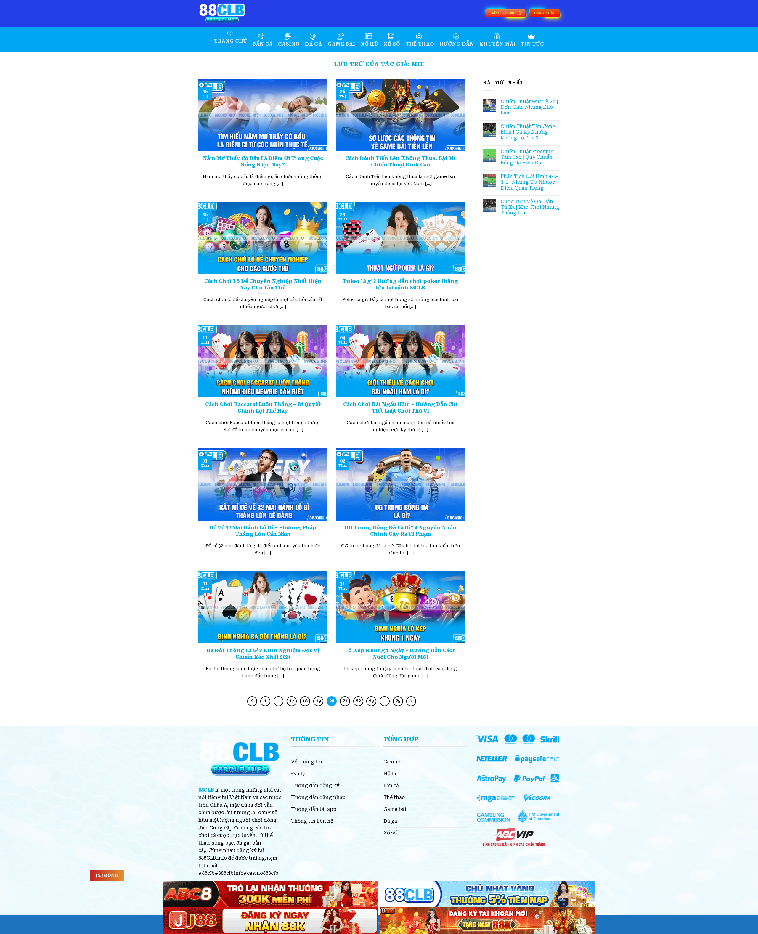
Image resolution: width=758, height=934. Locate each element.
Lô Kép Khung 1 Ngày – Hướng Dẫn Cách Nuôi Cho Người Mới (400, 654)
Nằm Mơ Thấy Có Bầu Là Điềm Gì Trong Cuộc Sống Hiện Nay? (263, 161)
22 (358, 701)
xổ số (391, 44)
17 (291, 701)
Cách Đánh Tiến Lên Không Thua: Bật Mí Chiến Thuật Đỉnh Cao (400, 161)
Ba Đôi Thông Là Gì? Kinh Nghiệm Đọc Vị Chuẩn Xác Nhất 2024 (263, 654)
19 (318, 701)
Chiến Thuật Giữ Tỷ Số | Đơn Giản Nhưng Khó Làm (529, 107)
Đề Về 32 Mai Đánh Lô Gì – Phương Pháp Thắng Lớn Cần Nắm (263, 531)
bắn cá (262, 44)
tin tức (532, 44)
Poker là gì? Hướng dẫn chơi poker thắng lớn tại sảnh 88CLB (400, 284)
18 (305, 701)
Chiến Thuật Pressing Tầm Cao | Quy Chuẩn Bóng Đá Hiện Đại (527, 157)
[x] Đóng (107, 875)
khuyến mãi (497, 44)
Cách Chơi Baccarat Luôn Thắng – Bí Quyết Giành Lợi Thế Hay (263, 408)
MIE (418, 64)
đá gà (313, 44)
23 (371, 701)
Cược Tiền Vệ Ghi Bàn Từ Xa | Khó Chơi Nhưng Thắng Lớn (530, 207)
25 (398, 701)
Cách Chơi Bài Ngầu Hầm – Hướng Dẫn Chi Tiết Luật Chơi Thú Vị (400, 408)
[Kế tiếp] (411, 701)
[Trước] (252, 701)
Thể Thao (420, 44)
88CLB (206, 790)
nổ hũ (369, 44)
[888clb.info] (228, 13)
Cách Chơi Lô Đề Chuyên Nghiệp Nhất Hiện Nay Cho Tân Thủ (263, 284)
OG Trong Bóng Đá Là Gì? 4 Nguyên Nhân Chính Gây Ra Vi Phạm (400, 531)
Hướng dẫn (456, 44)
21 (345, 701)
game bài (341, 44)
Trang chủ (230, 41)
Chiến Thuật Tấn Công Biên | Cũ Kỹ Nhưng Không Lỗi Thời (528, 131)
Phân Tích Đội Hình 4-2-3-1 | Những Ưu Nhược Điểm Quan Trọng (529, 182)
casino (289, 44)
